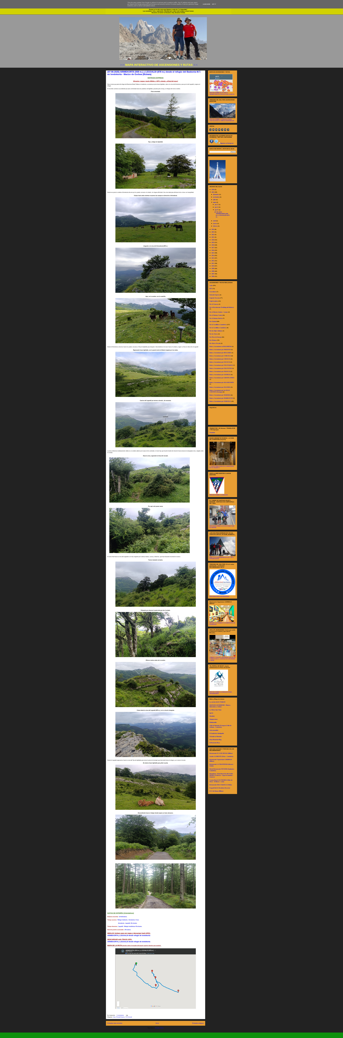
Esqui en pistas (213, 301)
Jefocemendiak (213, 730)
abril (214, 220)
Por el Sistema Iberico (215, 318)
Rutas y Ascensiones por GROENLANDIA (221, 377)
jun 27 (217, 204)
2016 (213, 250)
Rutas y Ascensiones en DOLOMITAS (220, 346)
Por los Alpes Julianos (215, 331)
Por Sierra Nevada (214, 343)
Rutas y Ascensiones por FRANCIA (219, 371)
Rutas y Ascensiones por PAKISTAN (220, 349)
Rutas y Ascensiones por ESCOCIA (219, 362)
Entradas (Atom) (159, 1028)
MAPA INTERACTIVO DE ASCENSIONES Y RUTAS (159, 64)
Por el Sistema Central (216, 315)
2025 (213, 192)
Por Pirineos (213, 340)
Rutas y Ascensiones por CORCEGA (220, 356)
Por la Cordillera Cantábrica (217, 327)
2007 (213, 273)
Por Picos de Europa (215, 337)
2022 (213, 234)
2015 (213, 253)
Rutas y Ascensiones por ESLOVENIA (220, 368)
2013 (213, 258)
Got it (214, 4)
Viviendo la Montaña (215, 736)
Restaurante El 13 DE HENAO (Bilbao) (221, 753)
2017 (213, 247)
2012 (213, 260)
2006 (213, 276)
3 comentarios (120, 1015)
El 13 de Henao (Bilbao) (216, 791)
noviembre (216, 197)
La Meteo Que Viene (215, 710)
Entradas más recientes (114, 1023)
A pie (114, 1017)
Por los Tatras (213, 334)
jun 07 (217, 210)
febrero (215, 226)
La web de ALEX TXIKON (217, 702)
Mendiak (212, 716)
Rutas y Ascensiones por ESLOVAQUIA (221, 365)
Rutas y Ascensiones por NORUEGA (220, 401)
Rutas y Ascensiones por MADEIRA (220, 395)
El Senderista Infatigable (216, 733)
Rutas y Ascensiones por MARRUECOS (221, 398)
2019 (213, 242)
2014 (213, 255)
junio (214, 202)
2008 (213, 271)
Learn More (206, 4)
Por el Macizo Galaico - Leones (218, 312)
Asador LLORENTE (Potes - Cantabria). (221, 756)
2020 (213, 240)
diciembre (216, 194)
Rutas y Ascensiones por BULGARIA (220, 352)
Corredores (212, 291)
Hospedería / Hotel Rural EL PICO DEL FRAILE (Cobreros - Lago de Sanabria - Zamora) (221, 775)
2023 (213, 232)
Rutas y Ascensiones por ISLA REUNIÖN (221, 382)
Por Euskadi (129, 1017)
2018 (213, 245)
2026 (213, 189)
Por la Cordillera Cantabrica (217, 324)
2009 (213, 268)
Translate (212, 432)
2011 (213, 263)
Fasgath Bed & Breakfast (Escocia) (219, 788)
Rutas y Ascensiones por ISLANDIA (220, 387)
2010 (213, 266)
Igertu (211, 713)
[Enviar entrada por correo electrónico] (126, 1015)
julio (214, 199)
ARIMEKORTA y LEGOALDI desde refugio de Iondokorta (128, 935)
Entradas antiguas (198, 1023)
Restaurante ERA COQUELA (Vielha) (220, 785)
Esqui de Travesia (214, 298)
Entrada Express (120, 1017)
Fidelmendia (213, 722)
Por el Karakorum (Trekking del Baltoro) (221, 307)
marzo (215, 223)
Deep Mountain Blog (215, 739)
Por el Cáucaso (213, 304)
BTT (210, 288)
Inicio (157, 1023)
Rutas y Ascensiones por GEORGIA (220, 374)
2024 (213, 229)
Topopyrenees (213, 719)
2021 (213, 237)
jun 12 (217, 207)
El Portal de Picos (214, 742)
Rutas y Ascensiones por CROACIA (219, 359)
